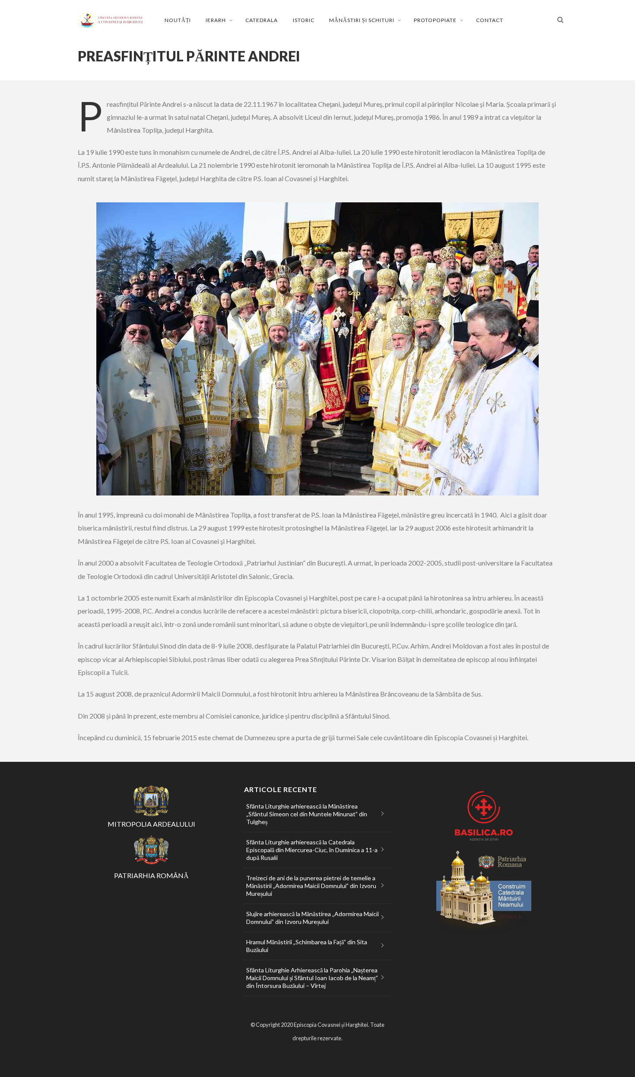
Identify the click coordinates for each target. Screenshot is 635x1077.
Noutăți (178, 20)
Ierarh (216, 20)
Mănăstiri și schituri (361, 20)
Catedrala (261, 20)
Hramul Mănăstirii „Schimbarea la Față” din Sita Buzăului (306, 945)
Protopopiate (435, 20)
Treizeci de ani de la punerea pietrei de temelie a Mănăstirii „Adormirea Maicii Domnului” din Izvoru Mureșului (311, 885)
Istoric (303, 20)
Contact (489, 20)
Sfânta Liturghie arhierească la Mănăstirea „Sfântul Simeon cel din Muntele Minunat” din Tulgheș (306, 813)
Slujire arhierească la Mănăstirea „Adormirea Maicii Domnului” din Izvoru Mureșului (312, 917)
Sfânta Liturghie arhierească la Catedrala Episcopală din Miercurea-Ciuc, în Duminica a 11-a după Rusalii (312, 849)
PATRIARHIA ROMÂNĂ (151, 875)
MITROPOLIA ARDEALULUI (151, 824)
